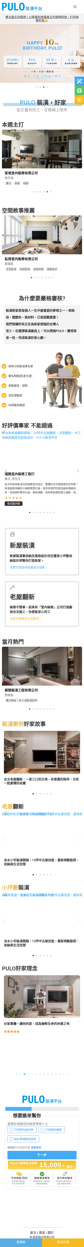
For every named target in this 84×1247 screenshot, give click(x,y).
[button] (75, 7)
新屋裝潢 (22, 545)
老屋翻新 (22, 597)
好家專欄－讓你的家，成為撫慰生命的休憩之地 (37, 1024)
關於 (51, 1233)
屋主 (33, 1233)
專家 (42, 1233)
